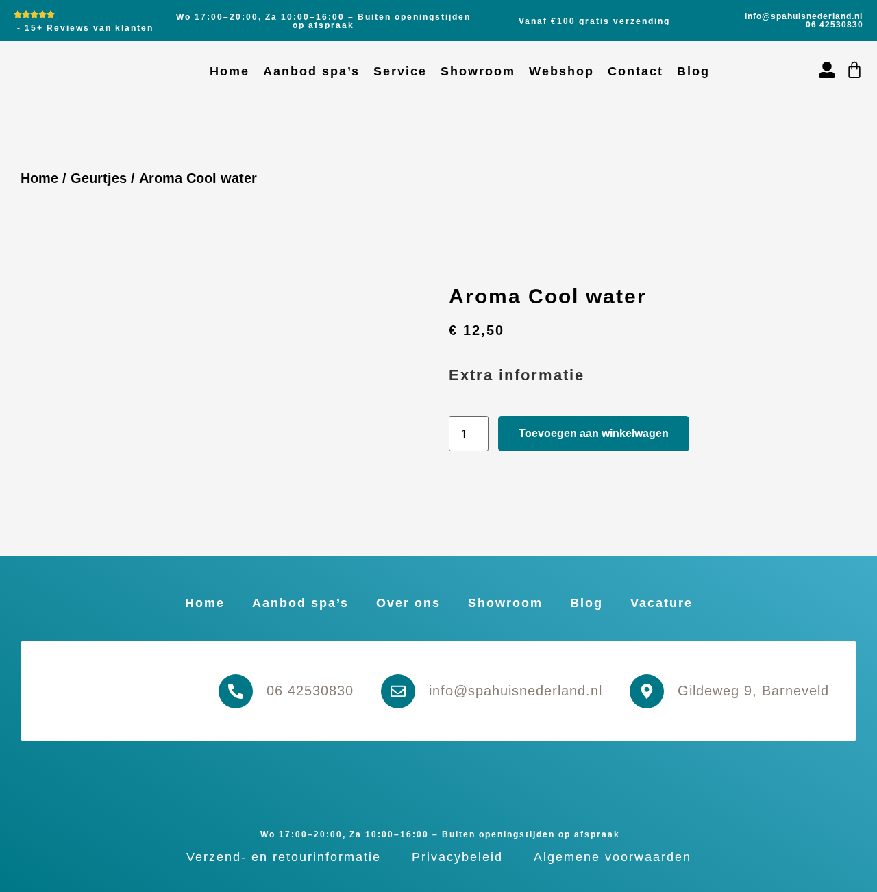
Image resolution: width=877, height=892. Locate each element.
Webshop (561, 71)
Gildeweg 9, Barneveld (753, 690)
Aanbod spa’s (311, 71)
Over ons (408, 603)
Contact (635, 71)
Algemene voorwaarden (612, 857)
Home (229, 71)
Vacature (661, 603)
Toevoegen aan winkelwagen (594, 433)
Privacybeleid (457, 857)
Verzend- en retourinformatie (283, 857)
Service (400, 71)
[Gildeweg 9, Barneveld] (647, 691)
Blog (693, 71)
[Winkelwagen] (854, 70)
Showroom (478, 71)
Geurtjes (99, 178)
